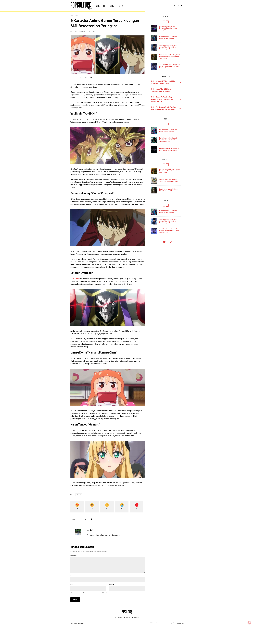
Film (104, 6)
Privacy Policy (171, 623)
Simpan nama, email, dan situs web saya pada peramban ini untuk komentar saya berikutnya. (97, 593)
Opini (76, 31)
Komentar (73, 555)
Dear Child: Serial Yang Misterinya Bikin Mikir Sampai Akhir (168, 190)
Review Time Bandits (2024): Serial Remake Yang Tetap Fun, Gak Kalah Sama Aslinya (169, 56)
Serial (112, 6)
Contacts (144, 623)
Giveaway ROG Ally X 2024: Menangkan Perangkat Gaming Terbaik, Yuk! (168, 28)
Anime (79, 494)
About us (137, 623)
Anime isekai (75, 279)
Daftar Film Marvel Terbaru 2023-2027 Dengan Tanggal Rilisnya (168, 149)
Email (72, 584)
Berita (98, 6)
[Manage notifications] (249, 622)
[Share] (80, 78)
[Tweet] (86, 78)
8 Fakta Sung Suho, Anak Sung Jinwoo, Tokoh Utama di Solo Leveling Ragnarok (167, 47)
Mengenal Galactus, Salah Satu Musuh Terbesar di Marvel (168, 38)
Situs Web (111, 584)
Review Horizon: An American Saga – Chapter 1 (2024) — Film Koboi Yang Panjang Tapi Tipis (162, 99)
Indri (71, 31)
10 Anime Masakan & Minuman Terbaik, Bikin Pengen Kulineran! (168, 180)
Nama (72, 576)
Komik (121, 6)
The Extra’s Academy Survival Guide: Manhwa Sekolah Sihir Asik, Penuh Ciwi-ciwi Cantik (169, 66)
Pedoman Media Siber (160, 623)
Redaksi (151, 623)
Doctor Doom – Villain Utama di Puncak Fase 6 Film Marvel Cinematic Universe (168, 140)
